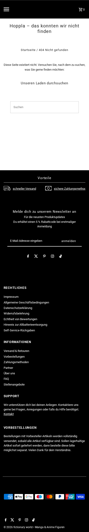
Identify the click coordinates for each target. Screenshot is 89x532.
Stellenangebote (14, 384)
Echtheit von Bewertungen (20, 319)
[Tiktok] (60, 257)
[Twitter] (36, 257)
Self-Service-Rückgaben (19, 330)
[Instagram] (52, 257)
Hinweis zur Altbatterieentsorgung (25, 324)
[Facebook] (28, 257)
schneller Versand (24, 188)
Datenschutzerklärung (18, 308)
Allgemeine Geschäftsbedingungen (26, 302)
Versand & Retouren (16, 351)
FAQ (6, 378)
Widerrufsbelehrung (16, 313)
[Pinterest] (44, 257)
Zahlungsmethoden (16, 362)
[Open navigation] (15, 9)
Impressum (11, 296)
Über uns (9, 373)
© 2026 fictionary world (18, 527)
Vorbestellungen (14, 356)
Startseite (28, 50)
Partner (8, 368)
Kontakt (9, 414)
